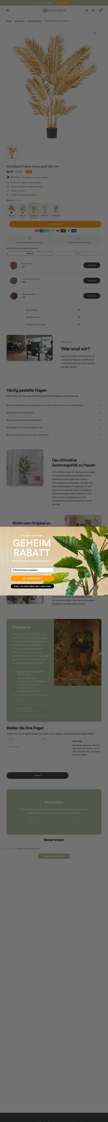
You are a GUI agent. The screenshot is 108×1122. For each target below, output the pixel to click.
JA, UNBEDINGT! (32, 578)
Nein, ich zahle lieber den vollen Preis (32, 586)
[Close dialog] (107, 528)
